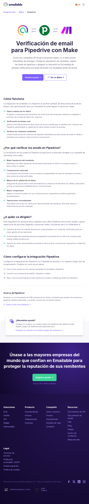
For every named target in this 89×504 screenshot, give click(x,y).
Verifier (6, 415)
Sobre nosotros (53, 412)
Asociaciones (52, 419)
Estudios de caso (53, 423)
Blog (70, 426)
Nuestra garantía (10, 466)
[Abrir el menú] (83, 5)
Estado (71, 429)
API (5, 419)
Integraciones (9, 12)
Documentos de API (76, 412)
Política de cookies (11, 469)
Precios (28, 415)
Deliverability (9, 426)
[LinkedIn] (79, 481)
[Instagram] (84, 481)
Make (21, 12)
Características (31, 412)
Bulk (5, 412)
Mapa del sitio (74, 439)
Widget (6, 423)
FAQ (69, 422)
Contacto (50, 426)
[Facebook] (68, 481)
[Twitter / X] (74, 481)
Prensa (49, 415)
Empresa (29, 423)
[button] (77, 4)
